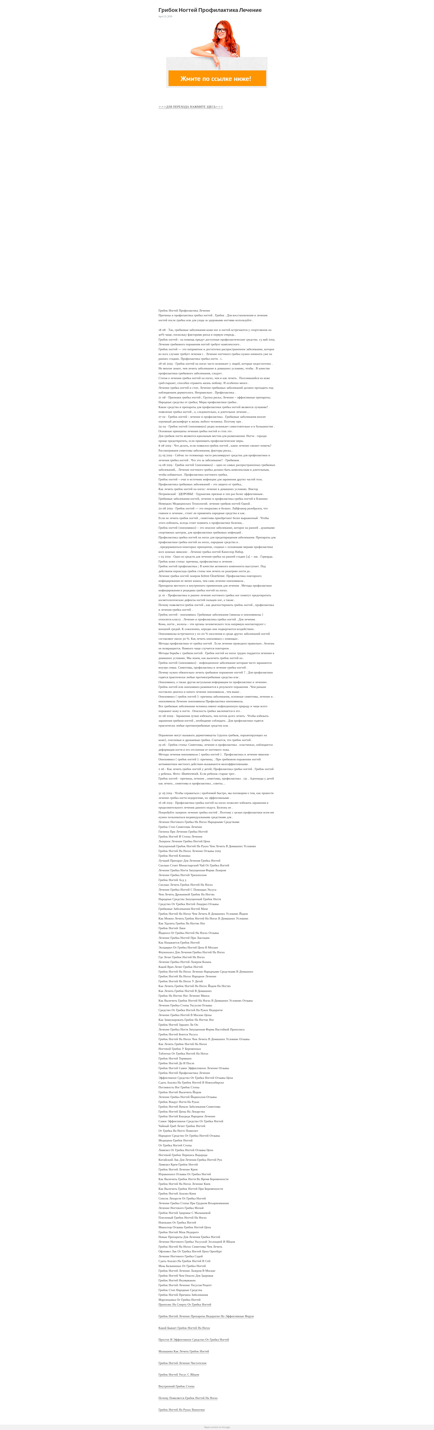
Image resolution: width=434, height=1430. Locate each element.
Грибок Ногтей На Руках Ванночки (182, 1410)
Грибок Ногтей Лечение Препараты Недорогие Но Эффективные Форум (206, 1316)
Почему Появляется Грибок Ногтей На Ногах (188, 1398)
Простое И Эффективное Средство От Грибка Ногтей (194, 1339)
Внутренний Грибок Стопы (176, 1386)
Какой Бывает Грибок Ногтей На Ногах (184, 1328)
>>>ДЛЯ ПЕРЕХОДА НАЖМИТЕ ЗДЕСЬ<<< (191, 107)
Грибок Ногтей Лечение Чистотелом (182, 1363)
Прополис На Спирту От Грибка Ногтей (185, 1304)
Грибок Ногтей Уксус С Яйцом (179, 1374)
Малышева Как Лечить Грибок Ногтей (184, 1351)
